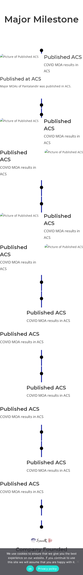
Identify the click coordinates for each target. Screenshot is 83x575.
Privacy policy (47, 568)
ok (30, 568)
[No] (78, 561)
